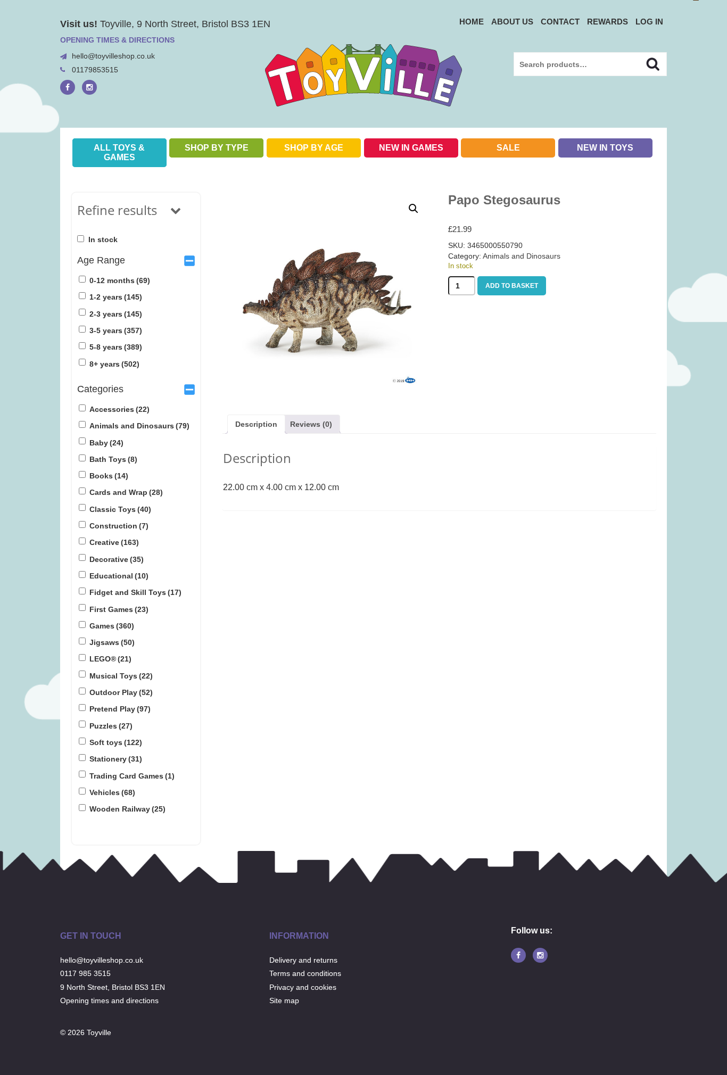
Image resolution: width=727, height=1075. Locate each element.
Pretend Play (120, 709)
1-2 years (115, 297)
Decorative (116, 559)
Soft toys (115, 742)
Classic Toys (120, 509)
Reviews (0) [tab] (311, 424)
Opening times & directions (117, 40)
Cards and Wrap (126, 492)
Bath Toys (113, 459)
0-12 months (119, 280)
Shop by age (313, 147)
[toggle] (189, 260)
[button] (413, 208)
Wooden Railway (127, 809)
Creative (114, 542)
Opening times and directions (109, 1000)
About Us (512, 21)
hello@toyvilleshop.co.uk (113, 56)
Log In (649, 21)
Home (471, 21)
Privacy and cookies (302, 987)
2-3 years (115, 314)
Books (108, 476)
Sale (508, 147)
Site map (284, 1000)
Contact (560, 21)
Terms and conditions (305, 973)
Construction (118, 526)
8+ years (114, 364)
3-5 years (115, 330)
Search (643, 63)
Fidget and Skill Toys (135, 592)
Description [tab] (256, 424)
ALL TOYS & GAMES (119, 152)
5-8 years (115, 347)
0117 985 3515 (85, 973)
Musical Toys (121, 676)
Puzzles (111, 726)
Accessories (119, 409)
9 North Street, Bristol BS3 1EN (112, 987)
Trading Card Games (132, 776)
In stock (103, 239)
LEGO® (110, 659)
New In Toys (605, 147)
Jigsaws (112, 642)
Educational (118, 576)
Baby (106, 443)
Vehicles (112, 792)
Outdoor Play (121, 692)
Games (111, 626)
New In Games (411, 147)
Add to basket (511, 286)
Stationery (115, 759)
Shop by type (217, 147)
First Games (118, 609)
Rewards (607, 21)
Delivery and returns (303, 960)
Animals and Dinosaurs (139, 425)
